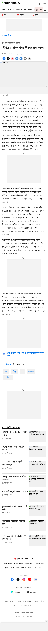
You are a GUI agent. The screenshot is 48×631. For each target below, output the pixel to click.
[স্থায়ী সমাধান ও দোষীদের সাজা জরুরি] (37, 436)
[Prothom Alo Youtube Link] (31, 580)
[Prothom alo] (11, 3)
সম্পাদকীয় (7, 377)
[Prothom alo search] (34, 3)
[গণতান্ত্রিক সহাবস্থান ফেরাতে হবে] (37, 525)
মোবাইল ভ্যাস (37, 568)
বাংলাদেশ (11, 10)
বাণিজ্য (30, 10)
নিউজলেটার (27, 606)
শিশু (5, 371)
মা (22, 371)
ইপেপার (23, 568)
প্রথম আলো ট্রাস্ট (38, 563)
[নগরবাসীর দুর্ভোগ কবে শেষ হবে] (37, 495)
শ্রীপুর (14, 371)
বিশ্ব (25, 10)
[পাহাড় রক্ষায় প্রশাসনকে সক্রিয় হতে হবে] (37, 481)
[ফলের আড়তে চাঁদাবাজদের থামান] (37, 451)
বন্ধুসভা (6, 568)
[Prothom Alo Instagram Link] (25, 580)
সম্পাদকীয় (6, 35)
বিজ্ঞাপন (19, 602)
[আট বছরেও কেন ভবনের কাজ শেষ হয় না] (37, 540)
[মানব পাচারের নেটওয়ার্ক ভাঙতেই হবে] (37, 466)
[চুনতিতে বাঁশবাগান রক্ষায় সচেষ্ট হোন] (37, 510)
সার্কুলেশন (28, 602)
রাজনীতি (19, 10)
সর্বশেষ (4, 10)
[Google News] (36, 579)
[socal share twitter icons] (8, 60)
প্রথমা (29, 568)
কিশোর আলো (18, 563)
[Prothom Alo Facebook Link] (13, 580)
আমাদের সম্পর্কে (8, 602)
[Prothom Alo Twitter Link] (19, 580)
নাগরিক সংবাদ (7, 563)
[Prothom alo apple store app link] (32, 592)
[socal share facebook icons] (4, 60)
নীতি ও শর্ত (38, 602)
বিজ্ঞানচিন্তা (28, 563)
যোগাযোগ (17, 606)
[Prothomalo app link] (16, 592)
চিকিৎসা (31, 371)
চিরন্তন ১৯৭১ (15, 568)
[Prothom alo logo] (24, 559)
